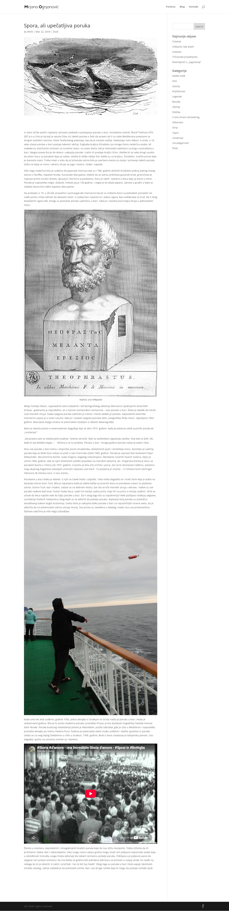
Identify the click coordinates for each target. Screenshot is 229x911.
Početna (170, 7)
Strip (175, 127)
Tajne (175, 132)
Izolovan (177, 51)
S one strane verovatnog (185, 117)
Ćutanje (176, 41)
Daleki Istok (178, 75)
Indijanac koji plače (183, 46)
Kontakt (193, 7)
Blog (182, 7)
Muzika (176, 101)
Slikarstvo (177, 122)
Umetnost (177, 138)
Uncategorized (180, 143)
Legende (177, 96)
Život (55, 31)
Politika (176, 112)
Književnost (178, 91)
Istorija (176, 86)
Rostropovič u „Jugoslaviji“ (186, 62)
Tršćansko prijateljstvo (184, 56)
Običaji (176, 106)
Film (174, 81)
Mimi (30, 31)
